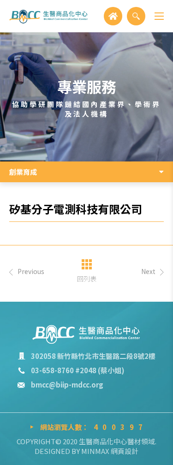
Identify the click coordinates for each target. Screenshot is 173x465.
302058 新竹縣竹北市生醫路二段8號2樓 (93, 356)
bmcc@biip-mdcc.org (67, 384)
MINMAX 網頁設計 (109, 451)
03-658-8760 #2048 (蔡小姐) (78, 370)
